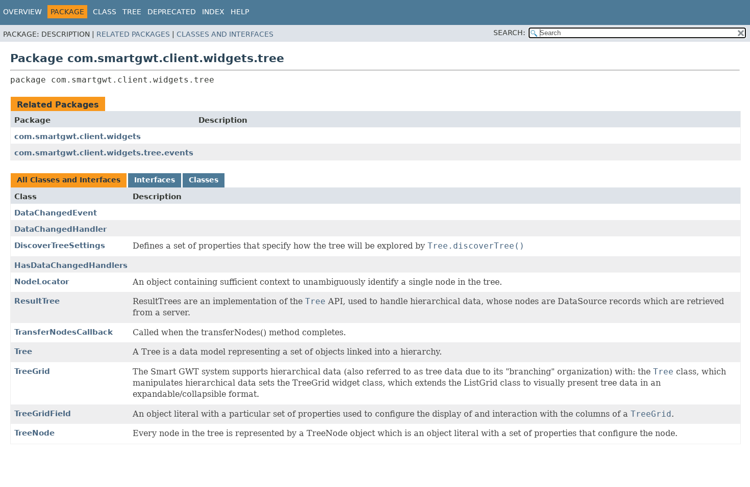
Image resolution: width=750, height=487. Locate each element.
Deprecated (171, 12)
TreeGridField (42, 413)
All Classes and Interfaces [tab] (68, 180)
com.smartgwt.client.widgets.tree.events (103, 152)
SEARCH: (509, 33)
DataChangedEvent (55, 213)
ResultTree (37, 301)
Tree (131, 12)
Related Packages (133, 34)
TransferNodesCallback (63, 332)
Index (213, 12)
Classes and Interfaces (225, 34)
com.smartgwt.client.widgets (77, 136)
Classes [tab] (203, 180)
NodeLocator (41, 281)
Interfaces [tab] (154, 180)
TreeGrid (32, 371)
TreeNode (34, 433)
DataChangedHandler (60, 229)
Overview (22, 12)
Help (240, 12)
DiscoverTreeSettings (59, 245)
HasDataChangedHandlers (71, 265)
